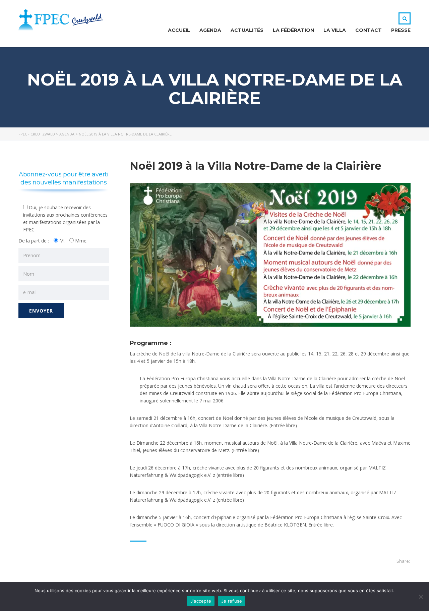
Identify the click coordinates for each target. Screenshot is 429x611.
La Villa (334, 30)
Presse (401, 30)
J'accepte (200, 601)
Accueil (179, 30)
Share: (403, 561)
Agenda (210, 30)
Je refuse (231, 601)
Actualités (247, 30)
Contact (368, 30)
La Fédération (293, 30)
